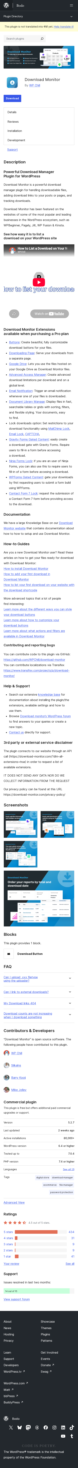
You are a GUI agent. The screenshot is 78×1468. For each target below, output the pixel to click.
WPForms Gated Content (26, 477)
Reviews (13, 121)
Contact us (16, 732)
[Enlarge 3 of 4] (32, 845)
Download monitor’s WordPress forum (45, 716)
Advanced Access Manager (27, 374)
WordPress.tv (14, 1371)
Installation (14, 131)
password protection (61, 1192)
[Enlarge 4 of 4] (69, 875)
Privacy (9, 1340)
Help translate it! (64, 26)
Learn (7, 1352)
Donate (47, 1365)
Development (16, 140)
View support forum (17, 1299)
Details (12, 112)
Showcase (48, 1321)
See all (70, 1263)
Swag (46, 1371)
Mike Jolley (18, 1090)
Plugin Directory (13, 16)
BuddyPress (13, 1402)
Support (12, 149)
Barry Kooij (18, 1077)
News (7, 1328)
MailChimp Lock (58, 428)
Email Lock (16, 434)
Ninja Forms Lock (20, 461)
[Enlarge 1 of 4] (32, 816)
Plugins (45, 1334)
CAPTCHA (32, 434)
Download (12, 98)
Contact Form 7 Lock (23, 493)
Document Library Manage (27, 401)
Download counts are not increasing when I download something (28, 1015)
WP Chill (34, 85)
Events (45, 1359)
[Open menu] (72, 5)
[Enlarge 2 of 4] (69, 816)
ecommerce (50, 1185)
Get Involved (49, 1352)
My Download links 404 (20, 1003)
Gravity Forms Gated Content (29, 439)
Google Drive (17, 364)
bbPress (11, 1396)
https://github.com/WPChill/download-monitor (34, 659)
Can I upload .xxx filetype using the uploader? (21, 979)
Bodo (16, 1419)
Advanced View (14, 1202)
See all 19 (68, 1169)
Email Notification (20, 391)
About (8, 1321)
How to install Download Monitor (26, 568)
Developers (11, 1365)
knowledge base (49, 694)
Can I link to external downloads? (26, 992)
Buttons (14, 342)
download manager (62, 1177)
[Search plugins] (42, 38)
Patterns (46, 1340)
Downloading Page (21, 353)
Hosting (9, 1334)
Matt (9, 1390)
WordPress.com (16, 1383)
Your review (11, 1263)
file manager (66, 1185)
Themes (46, 1328)
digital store (42, 1177)
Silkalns (16, 1065)
